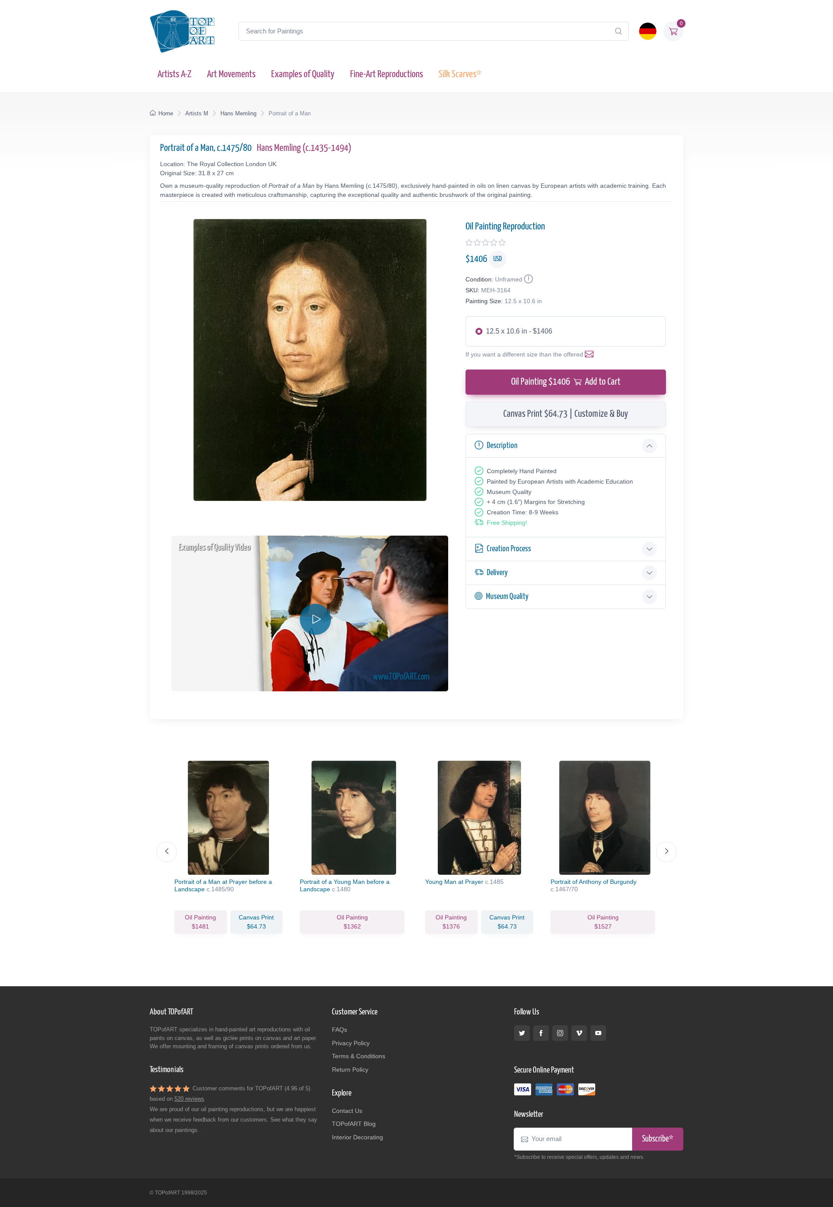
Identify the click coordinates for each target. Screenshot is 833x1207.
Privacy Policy (351, 1043)
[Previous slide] (166, 851)
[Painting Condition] (527, 279)
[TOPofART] (182, 31)
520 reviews (189, 1099)
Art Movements (231, 74)
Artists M (196, 113)
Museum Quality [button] (507, 596)
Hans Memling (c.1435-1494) (304, 148)
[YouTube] (598, 1033)
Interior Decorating (357, 1137)
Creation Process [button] (509, 549)
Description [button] (502, 446)
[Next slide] (666, 851)
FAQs (339, 1029)
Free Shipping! (507, 522)
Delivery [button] (497, 573)
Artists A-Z (174, 74)
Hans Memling (238, 113)
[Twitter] (522, 1033)
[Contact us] (591, 354)
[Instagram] (560, 1033)
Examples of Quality (303, 74)
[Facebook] (541, 1033)
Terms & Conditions (358, 1056)
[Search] (618, 31)
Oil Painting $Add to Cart (565, 382)
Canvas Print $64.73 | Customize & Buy (565, 414)
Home (165, 113)
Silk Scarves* (460, 74)
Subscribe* (657, 1139)
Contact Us (347, 1110)
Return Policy (350, 1069)
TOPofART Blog (354, 1123)
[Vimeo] (579, 1033)
